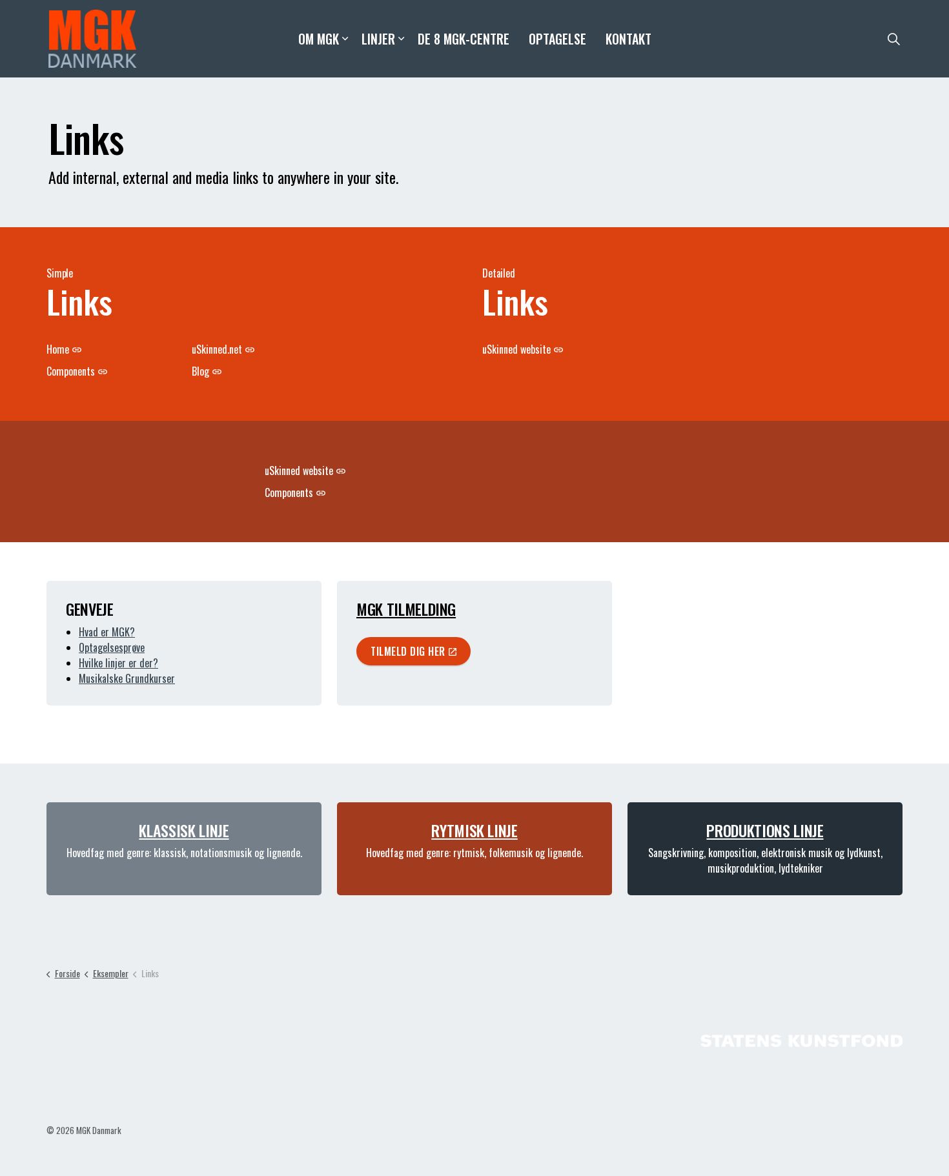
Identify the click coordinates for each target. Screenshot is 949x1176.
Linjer (378, 38)
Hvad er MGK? (107, 632)
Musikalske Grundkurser (127, 678)
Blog (200, 371)
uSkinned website (516, 349)
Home (57, 349)
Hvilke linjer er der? (118, 663)
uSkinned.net (217, 349)
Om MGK (318, 38)
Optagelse (557, 38)
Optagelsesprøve (112, 647)
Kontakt (628, 38)
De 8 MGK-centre (463, 38)
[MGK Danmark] (92, 39)
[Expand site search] (893, 39)
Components (70, 371)
